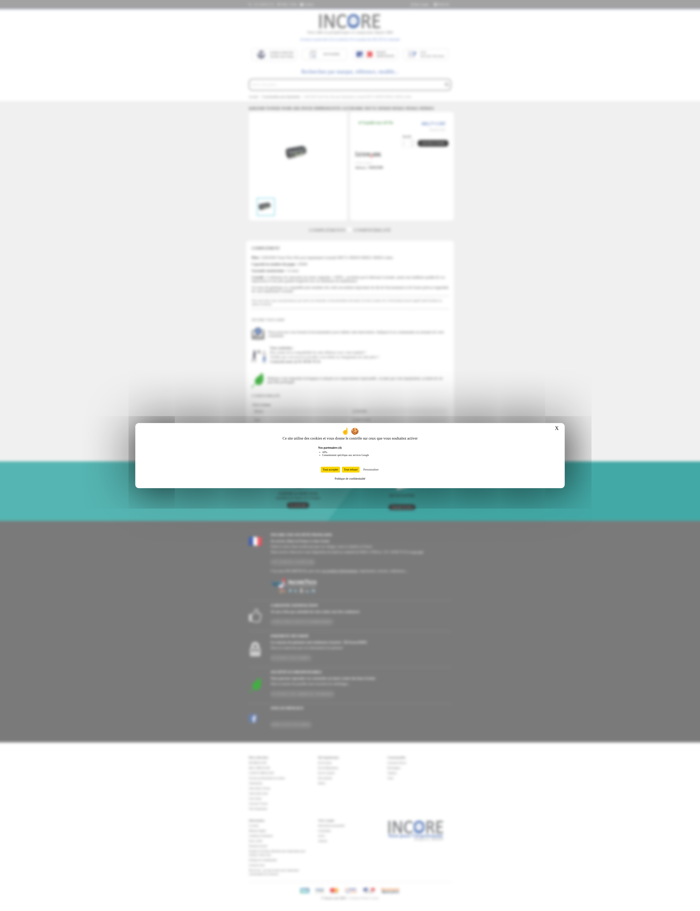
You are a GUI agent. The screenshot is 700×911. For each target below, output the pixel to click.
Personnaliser (371, 469)
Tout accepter (330, 469)
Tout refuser (351, 469)
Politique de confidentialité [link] (350, 478)
